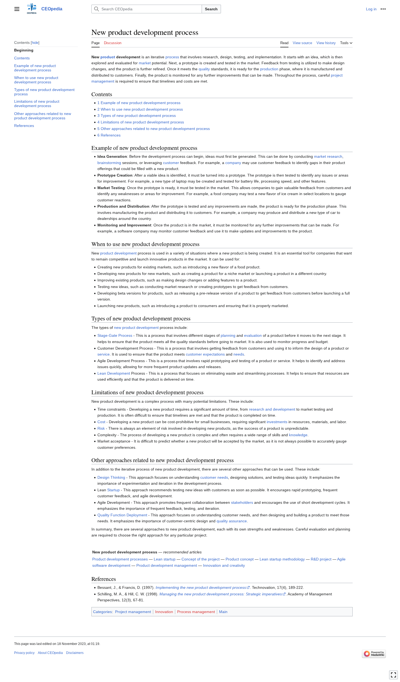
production (269, 69)
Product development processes (120, 559)
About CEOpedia (50, 653)
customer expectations (205, 354)
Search (211, 9)
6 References (109, 135)
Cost (101, 422)
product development (118, 253)
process (172, 57)
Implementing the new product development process (201, 587)
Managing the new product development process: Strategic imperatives (220, 594)
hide (35, 42)
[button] (17, 9)
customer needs (214, 477)
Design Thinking (111, 477)
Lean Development (113, 373)
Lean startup (165, 559)
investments (277, 422)
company (233, 162)
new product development (136, 327)
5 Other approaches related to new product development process (153, 128)
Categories (102, 612)
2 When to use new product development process (140, 109)
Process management (196, 612)
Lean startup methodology (282, 559)
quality (204, 69)
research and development (272, 409)
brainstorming (109, 162)
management (102, 81)
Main (223, 612)
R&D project (321, 559)
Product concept (240, 559)
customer (171, 162)
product (107, 57)
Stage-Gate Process (114, 335)
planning (228, 335)
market (145, 63)
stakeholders (242, 502)
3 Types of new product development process (136, 115)
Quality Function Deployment (122, 515)
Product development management (166, 565)
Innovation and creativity (224, 565)
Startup (113, 490)
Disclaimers (75, 653)
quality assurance (232, 521)
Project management (133, 612)
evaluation (253, 335)
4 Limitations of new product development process (140, 122)
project (337, 75)
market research (328, 156)
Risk (101, 428)
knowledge (298, 435)
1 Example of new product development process (138, 103)
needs (238, 354)
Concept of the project (200, 559)
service (103, 354)
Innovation (164, 612)
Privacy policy (24, 653)
